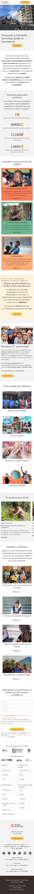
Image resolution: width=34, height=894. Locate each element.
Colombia (22, 799)
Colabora (4, 765)
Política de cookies (17, 889)
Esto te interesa (6, 785)
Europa (22, 779)
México (22, 795)
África (21, 775)
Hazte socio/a (7, 770)
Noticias (5, 799)
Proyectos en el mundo (23, 766)
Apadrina (5, 775)
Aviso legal (17, 887)
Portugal (22, 803)
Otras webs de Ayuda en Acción (25, 786)
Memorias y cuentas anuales (9, 804)
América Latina (24, 770)
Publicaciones (7, 810)
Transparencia (7, 790)
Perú (21, 790)
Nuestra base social (8, 814)
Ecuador (22, 808)
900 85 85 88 (17, 834)
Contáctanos (17, 838)
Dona (4, 779)
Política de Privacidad (15, 735)
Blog (4, 795)
